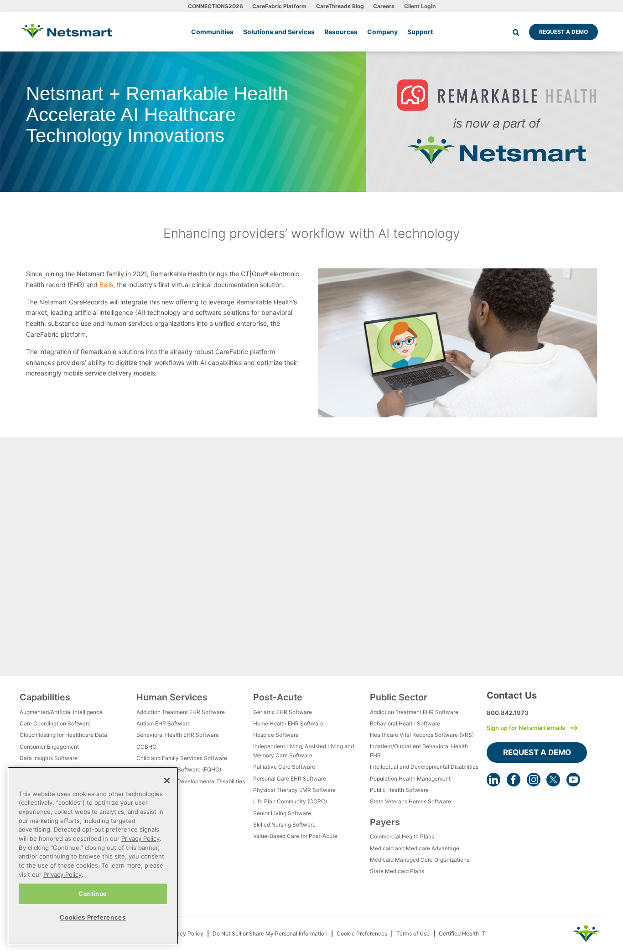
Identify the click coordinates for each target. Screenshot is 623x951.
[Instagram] (533, 780)
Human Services (172, 697)
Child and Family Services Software (181, 758)
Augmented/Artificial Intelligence (61, 712)
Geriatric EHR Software (282, 712)
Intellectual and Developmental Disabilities (190, 781)
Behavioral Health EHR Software (177, 734)
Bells (106, 284)
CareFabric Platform (279, 6)
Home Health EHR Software (288, 723)
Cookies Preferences (92, 917)
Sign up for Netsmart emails (526, 727)
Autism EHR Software (163, 723)
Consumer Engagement (49, 746)
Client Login (420, 6)
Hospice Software (276, 734)
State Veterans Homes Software (410, 801)
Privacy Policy (184, 933)
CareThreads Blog (340, 6)
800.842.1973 (508, 712)
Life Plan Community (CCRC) (290, 801)
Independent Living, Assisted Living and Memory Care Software (303, 751)
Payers (385, 822)
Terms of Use (413, 933)
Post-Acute (277, 697)
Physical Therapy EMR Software (294, 790)
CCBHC (146, 746)
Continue (92, 893)
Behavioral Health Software (405, 723)
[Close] (167, 781)
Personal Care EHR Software (289, 778)
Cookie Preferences (362, 933)
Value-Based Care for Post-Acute (295, 836)
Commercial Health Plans (402, 836)
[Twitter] (553, 780)
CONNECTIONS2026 (215, 6)
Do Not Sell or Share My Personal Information (270, 933)
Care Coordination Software (55, 723)
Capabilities (45, 697)
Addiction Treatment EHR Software (180, 712)
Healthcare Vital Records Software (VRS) (422, 734)
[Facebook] (513, 780)
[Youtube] (573, 780)
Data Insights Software (49, 758)
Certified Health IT (462, 933)
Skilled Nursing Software (284, 824)
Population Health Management (410, 778)
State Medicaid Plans (397, 871)
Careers (384, 6)
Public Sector (398, 697)
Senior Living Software (282, 813)
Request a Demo (563, 31)
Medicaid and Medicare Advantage (414, 848)
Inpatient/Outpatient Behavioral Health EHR (419, 751)
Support (420, 32)
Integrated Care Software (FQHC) (178, 769)
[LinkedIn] (493, 780)
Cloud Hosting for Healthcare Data (63, 734)
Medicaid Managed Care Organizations (419, 859)
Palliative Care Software (284, 766)
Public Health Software (399, 790)
